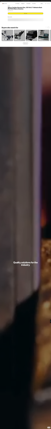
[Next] (48, 27)
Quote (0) (50, 321)
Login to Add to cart (10, 10)
